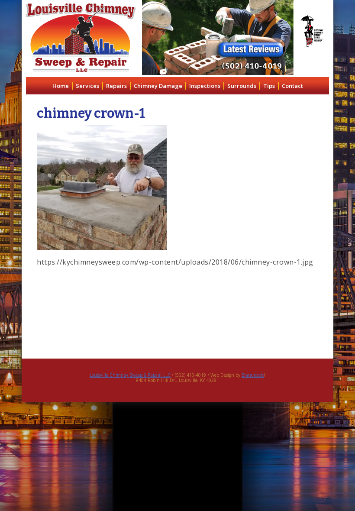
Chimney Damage (158, 86)
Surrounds (241, 86)
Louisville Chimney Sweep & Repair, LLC (130, 375)
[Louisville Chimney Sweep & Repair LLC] (81, 37)
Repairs (116, 86)
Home (60, 86)
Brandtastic (253, 375)
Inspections (204, 86)
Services (87, 86)
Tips (269, 86)
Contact (292, 86)
